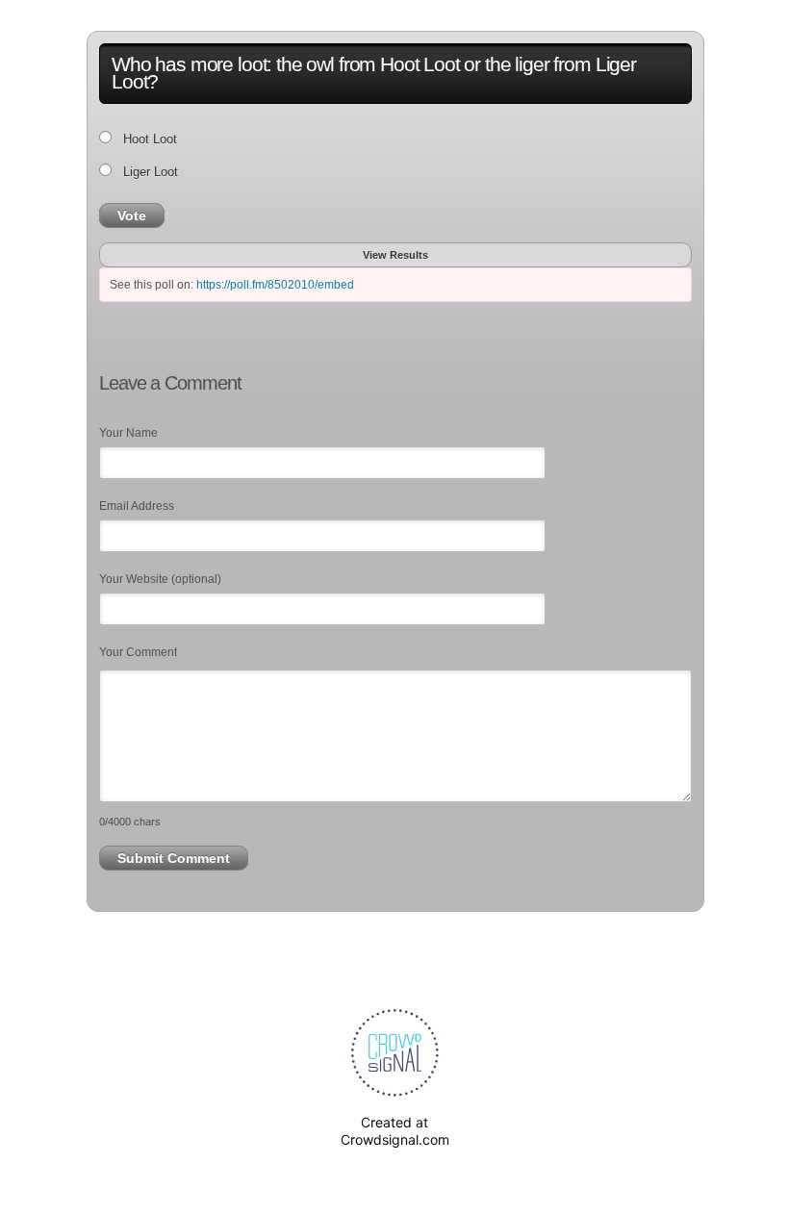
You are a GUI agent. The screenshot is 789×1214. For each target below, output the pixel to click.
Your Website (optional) (160, 579)
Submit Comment (173, 858)
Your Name (128, 433)
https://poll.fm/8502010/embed (275, 284)
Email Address (136, 506)
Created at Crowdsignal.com (395, 1131)
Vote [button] (131, 215)
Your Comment (138, 652)
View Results (395, 255)
